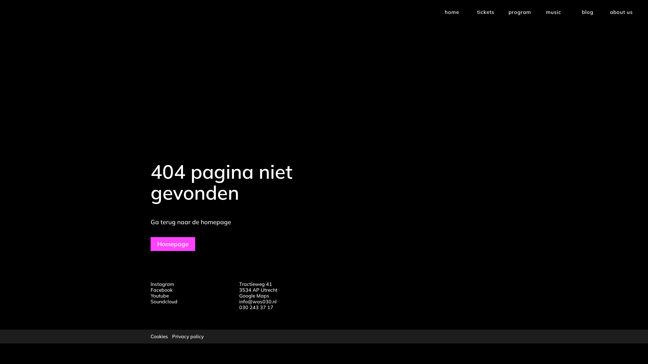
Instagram (162, 284)
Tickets (485, 12)
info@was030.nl (258, 302)
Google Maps (254, 296)
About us (621, 12)
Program (520, 12)
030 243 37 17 (256, 307)
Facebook (162, 290)
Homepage (173, 244)
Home (452, 12)
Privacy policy (188, 336)
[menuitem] (451, 12)
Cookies (159, 336)
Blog (587, 12)
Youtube (160, 296)
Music (553, 12)
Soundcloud (164, 302)
